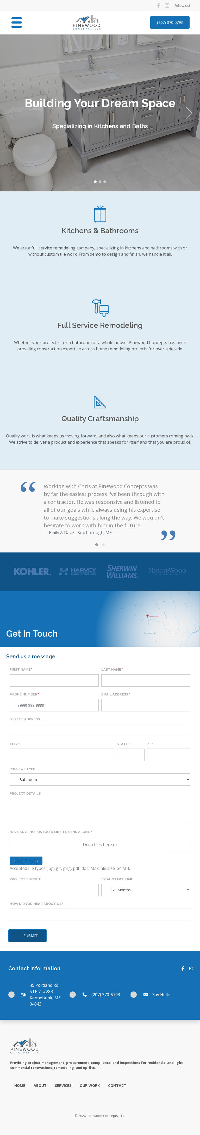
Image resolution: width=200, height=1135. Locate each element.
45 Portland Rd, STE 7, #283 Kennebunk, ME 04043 (45, 994)
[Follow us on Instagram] (167, 5)
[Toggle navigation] (16, 22)
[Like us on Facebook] (158, 5)
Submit (30, 935)
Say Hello (161, 994)
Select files (26, 860)
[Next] (187, 112)
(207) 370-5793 (170, 22)
